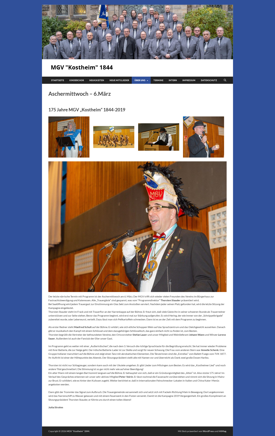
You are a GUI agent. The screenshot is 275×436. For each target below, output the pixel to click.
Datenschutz (209, 80)
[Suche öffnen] (225, 80)
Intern (173, 80)
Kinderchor (76, 80)
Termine (158, 80)
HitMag (222, 431)
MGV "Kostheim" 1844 (82, 67)
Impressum (188, 80)
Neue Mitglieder (119, 80)
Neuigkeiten (96, 80)
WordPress (208, 431)
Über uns (139, 80)
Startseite (57, 80)
